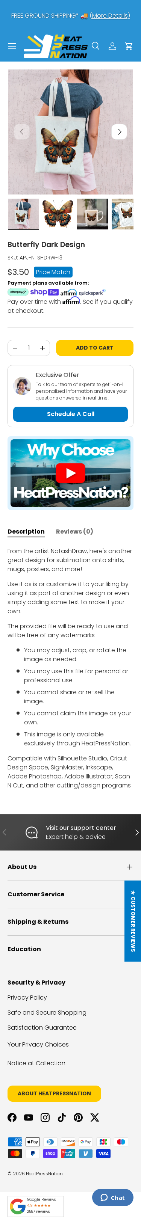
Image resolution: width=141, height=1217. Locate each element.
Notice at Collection (36, 1063)
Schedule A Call (70, 414)
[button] (129, 46)
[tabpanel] (70, 668)
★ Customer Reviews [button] (133, 921)
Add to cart (95, 347)
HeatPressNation (44, 1173)
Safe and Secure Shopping (47, 1012)
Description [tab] (26, 531)
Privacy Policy (27, 997)
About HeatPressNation (54, 1093)
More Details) (111, 15)
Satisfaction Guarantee (42, 1027)
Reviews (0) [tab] (74, 531)
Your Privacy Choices (38, 1044)
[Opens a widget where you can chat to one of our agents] (112, 1198)
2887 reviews (38, 1211)
